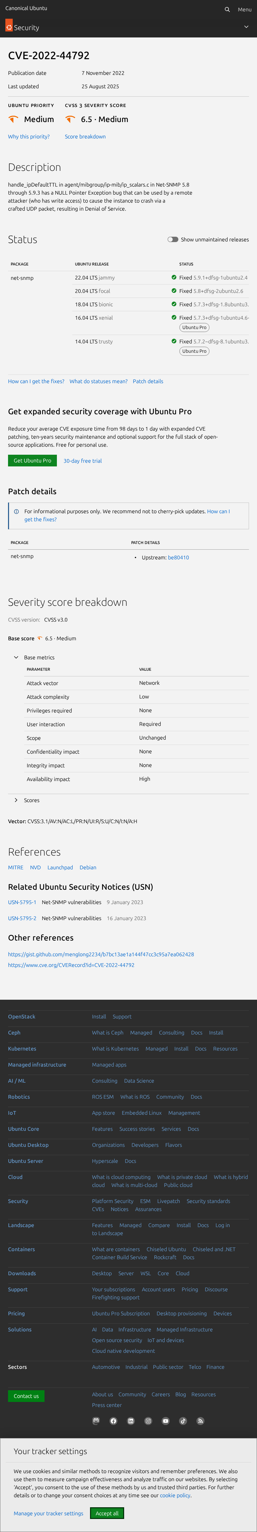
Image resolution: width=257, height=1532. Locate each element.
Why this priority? (29, 136)
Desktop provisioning (182, 1313)
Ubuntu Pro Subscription (121, 1313)
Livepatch (168, 1201)
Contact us (26, 1396)
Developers (145, 1145)
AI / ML (17, 1081)
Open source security (117, 1340)
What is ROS (135, 1097)
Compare (159, 1225)
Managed (141, 1032)
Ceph (14, 1032)
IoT (12, 1113)
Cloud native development (123, 1351)
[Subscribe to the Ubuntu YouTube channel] (167, 1422)
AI (94, 1329)
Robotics (19, 1097)
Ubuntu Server (25, 1161)
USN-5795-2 (22, 918)
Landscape (21, 1225)
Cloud (15, 1177)
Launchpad (60, 867)
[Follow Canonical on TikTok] (184, 1422)
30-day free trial (83, 460)
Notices (119, 1209)
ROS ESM (103, 1097)
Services (171, 1129)
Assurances (148, 1209)
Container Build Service (119, 1257)
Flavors (173, 1145)
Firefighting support (116, 1297)
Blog (180, 1394)
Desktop (102, 1273)
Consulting (171, 1032)
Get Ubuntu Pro (32, 460)
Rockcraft (165, 1257)
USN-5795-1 (22, 902)
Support (122, 1016)
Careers (161, 1394)
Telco (195, 1367)
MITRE (15, 867)
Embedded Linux (142, 1113)
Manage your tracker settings (48, 1513)
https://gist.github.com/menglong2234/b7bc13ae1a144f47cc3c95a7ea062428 (101, 954)
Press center (107, 1405)
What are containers (116, 1249)
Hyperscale (105, 1161)
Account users (158, 1289)
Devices (222, 1313)
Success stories (137, 1129)
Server (126, 1273)
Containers (21, 1249)
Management (184, 1113)
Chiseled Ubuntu (166, 1249)
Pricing (190, 1289)
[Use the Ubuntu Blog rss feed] (201, 1422)
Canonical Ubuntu (26, 8)
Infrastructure (134, 1329)
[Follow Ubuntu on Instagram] (149, 1422)
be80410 (178, 557)
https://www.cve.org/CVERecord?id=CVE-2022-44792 (71, 965)
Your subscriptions (113, 1289)
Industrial (136, 1367)
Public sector (168, 1367)
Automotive (106, 1367)
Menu (245, 9)
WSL (146, 1273)
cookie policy (175, 1495)
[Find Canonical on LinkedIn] (132, 1422)
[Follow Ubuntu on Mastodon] (97, 1422)
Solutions (19, 1329)
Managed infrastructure (37, 1065)
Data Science (139, 1081)
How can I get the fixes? (36, 381)
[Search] (227, 9)
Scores (31, 800)
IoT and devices (166, 1340)
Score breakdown (85, 136)
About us (102, 1394)
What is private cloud (182, 1177)
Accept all (107, 1513)
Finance (215, 1367)
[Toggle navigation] (246, 27)
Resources (225, 1049)
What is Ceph (107, 1032)
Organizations (108, 1145)
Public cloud (178, 1185)
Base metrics (39, 657)
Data (107, 1329)
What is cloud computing (121, 1177)
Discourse (216, 1289)
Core (163, 1273)
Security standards (208, 1201)
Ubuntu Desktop (28, 1145)
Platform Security (113, 1201)
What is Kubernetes (115, 1049)
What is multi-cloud (134, 1185)
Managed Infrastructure (185, 1329)
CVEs (98, 1209)
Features (102, 1129)
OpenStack (21, 1016)
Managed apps (109, 1065)
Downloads (22, 1273)
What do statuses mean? (98, 381)
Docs (196, 1032)
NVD (35, 867)
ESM (145, 1201)
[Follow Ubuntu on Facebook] (114, 1422)
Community (170, 1097)
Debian (88, 867)
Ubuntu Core (23, 1129)
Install (99, 1016)
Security (18, 1201)
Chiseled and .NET (214, 1249)
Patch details (148, 381)
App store (103, 1113)
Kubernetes (22, 1049)
